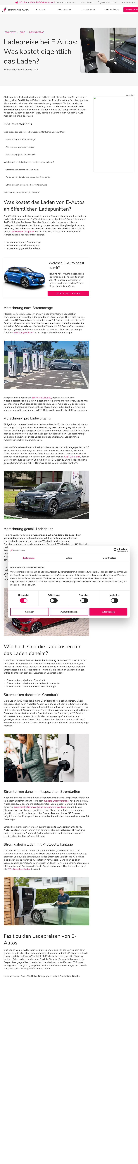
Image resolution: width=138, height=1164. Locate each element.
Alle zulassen (108, 612)
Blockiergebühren (23, 332)
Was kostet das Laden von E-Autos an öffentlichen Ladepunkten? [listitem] (34, 132)
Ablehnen (29, 612)
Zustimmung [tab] (29, 558)
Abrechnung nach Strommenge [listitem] (20, 139)
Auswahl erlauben (69, 612)
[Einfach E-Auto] (15, 9)
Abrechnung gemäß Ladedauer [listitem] (20, 154)
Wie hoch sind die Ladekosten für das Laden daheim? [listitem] (29, 162)
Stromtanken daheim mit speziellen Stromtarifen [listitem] (28, 177)
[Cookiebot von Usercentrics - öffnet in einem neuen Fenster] (116, 550)
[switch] (54, 600)
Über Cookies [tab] (109, 558)
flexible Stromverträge (56, 800)
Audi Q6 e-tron (72, 456)
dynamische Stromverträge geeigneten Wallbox (40, 807)
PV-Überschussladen (19, 869)
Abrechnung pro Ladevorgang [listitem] (20, 147)
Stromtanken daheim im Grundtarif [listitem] (22, 169)
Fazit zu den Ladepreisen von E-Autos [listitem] (21, 192)
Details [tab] (69, 558)
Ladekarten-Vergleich (22, 231)
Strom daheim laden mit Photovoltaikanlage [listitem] (26, 184)
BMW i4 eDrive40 (41, 397)
